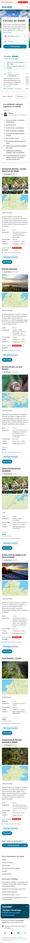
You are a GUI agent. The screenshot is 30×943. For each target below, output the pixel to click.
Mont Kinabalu (6, 865)
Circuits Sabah (13, 10)
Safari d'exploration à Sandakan (15, 130)
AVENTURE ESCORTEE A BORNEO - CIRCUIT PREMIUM (15, 151)
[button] (15, 252)
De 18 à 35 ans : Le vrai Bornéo (15, 127)
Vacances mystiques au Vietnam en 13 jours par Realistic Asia (14, 898)
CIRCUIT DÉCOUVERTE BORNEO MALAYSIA (16, 147)
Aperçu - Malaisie (8, 96)
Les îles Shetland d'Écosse (9, 891)
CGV (16, 937)
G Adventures (16, 244)
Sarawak (4, 871)
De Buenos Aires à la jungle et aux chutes (14, 889)
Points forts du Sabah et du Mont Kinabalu (15, 134)
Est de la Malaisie (7, 874)
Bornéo (4, 859)
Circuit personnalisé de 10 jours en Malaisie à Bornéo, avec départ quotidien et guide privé (16, 157)
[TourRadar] (7, 7)
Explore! (15, 815)
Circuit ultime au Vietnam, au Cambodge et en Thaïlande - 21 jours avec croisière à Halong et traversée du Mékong (15, 884)
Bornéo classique (11, 125)
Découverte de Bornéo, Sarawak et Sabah (16, 142)
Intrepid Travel (16, 341)
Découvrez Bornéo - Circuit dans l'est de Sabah (12, 88)
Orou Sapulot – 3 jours (12, 138)
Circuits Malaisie (5, 10)
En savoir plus (7, 32)
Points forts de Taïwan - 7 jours (10, 894)
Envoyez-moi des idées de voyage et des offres (15, 927)
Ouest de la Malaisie (8, 862)
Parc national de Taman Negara (11, 868)
